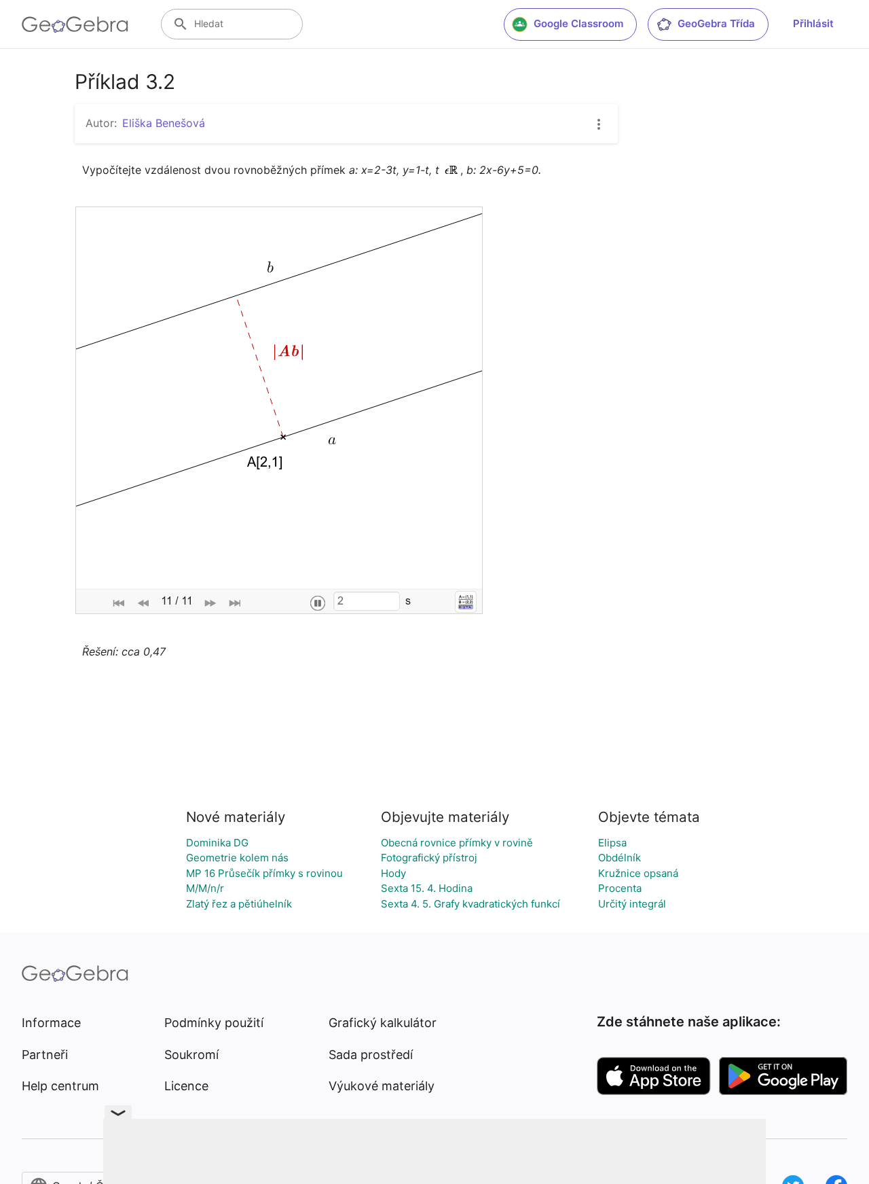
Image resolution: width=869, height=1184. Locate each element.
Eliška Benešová (163, 123)
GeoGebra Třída (716, 23)
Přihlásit (813, 23)
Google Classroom (578, 23)
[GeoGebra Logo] (75, 24)
